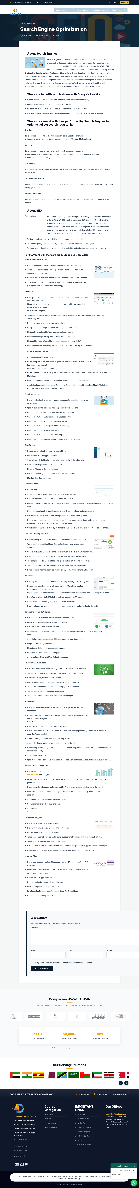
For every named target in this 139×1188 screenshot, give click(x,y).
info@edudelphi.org (48, 2)
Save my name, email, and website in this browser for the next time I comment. (62, 962)
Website (109, 950)
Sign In (125, 2)
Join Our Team (81, 1123)
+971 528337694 (21, 1146)
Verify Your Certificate (83, 1136)
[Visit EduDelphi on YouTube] (24, 1156)
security (67, 799)
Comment (35, 928)
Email (71, 950)
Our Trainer (80, 1140)
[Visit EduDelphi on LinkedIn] (16, 1156)
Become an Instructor (83, 1145)
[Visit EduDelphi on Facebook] (14, 1156)
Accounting (50, 1114)
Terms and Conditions (83, 1127)
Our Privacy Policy (82, 1119)
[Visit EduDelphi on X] (18, 1156)
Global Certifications (81, 10)
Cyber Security (51, 1123)
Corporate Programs (100, 10)
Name (33, 950)
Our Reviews (80, 1114)
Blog (114, 10)
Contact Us (122, 10)
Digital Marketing (51, 1127)
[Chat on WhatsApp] (134, 1183)
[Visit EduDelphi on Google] (20, 1156)
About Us (65, 10)
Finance (49, 1119)
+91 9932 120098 (17, 2)
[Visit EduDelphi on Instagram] (22, 1156)
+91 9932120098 (21, 1139)
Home (57, 10)
